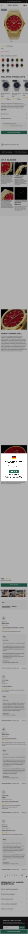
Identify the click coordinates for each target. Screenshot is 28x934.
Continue (14, 471)
